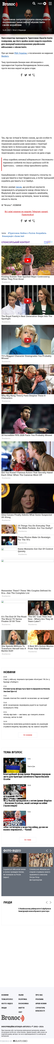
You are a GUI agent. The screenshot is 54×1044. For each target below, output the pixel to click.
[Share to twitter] (26, 75)
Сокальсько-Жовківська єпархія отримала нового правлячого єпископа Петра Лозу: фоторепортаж (40, 874)
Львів (20, 995)
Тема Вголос (7, 999)
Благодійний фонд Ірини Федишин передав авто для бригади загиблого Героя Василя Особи (27, 776)
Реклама (39, 999)
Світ (20, 1012)
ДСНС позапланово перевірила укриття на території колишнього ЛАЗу (25, 706)
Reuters (5, 56)
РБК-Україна (20, 53)
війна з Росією (28, 233)
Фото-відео (7, 1003)
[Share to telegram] (30, 75)
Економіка (23, 1003)
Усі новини (27, 735)
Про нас (39, 995)
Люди (4, 1008)
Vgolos (10, 4)
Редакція (22, 30)
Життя (21, 1008)
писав (19, 187)
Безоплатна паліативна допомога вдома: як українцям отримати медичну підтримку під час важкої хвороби (25, 725)
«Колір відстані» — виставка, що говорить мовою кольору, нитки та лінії (23, 715)
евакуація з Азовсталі (13, 236)
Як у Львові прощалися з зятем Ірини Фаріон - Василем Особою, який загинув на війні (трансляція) (27, 803)
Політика (22, 999)
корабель (41, 233)
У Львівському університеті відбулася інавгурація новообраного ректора (34, 910)
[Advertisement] (27, 106)
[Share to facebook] (22, 75)
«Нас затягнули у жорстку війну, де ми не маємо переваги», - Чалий (25, 828)
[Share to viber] (34, 75)
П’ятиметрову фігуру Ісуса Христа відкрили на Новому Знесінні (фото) (26, 690)
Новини (4, 995)
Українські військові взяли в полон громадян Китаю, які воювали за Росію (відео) (14, 873)
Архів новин (41, 1003)
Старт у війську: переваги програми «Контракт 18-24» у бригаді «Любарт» (26, 680)
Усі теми (27, 840)
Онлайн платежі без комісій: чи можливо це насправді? (26, 698)
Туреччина (14, 233)
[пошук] (34, 3)
